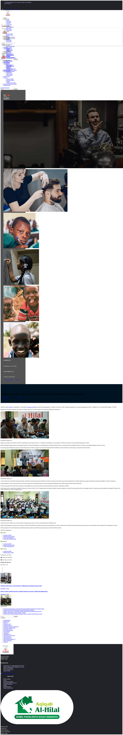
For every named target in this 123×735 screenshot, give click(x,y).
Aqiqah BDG (4, 728)
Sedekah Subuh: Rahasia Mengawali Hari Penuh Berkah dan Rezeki (18, 610)
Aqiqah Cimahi (4, 733)
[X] (3, 9)
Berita (6, 621)
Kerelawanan (7, 625)
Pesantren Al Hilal (31, 407)
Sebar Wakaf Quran (9, 635)
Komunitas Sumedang (9, 627)
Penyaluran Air (7, 629)
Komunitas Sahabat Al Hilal (9, 539)
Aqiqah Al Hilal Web (5, 731)
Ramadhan (7, 634)
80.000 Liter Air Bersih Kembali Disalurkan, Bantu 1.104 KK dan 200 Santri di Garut (22, 614)
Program (6, 631)
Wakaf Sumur (7, 640)
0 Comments (20, 397)
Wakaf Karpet (7, 636)
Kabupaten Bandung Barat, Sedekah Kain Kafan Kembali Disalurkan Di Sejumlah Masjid (23, 608)
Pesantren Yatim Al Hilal (8, 536)
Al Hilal (10, 407)
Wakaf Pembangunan (9, 639)
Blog (5, 622)
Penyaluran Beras (8, 630)
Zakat (5, 642)
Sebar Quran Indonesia (8, 537)
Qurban (6, 633)
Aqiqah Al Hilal (4, 726)
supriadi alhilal (5, 397)
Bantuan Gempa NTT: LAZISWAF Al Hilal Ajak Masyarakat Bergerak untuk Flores (22, 611)
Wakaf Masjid (7, 638)
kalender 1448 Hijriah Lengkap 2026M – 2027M (14, 612)
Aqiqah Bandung (4, 730)
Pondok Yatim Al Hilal (8, 552)
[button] (61, 87)
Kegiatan (7, 624)
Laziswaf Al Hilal (7, 535)
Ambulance (6, 620)
